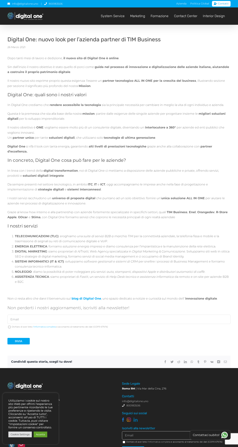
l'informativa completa (44, 326)
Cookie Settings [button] (20, 434)
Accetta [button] (40, 434)
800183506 (55, 3)
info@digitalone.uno (25, 3)
